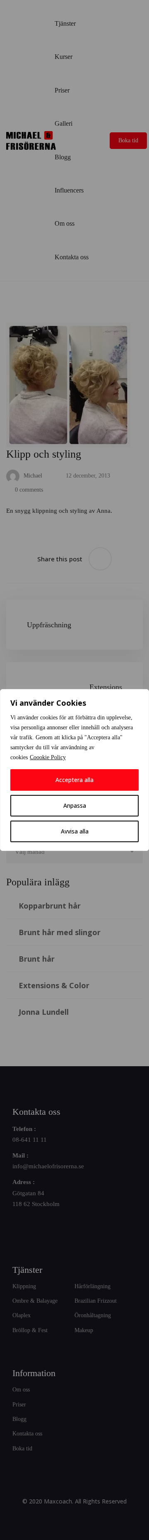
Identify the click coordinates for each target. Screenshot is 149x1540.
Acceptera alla (74, 780)
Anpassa (74, 805)
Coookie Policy (48, 757)
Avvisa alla (75, 831)
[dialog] (74, 770)
